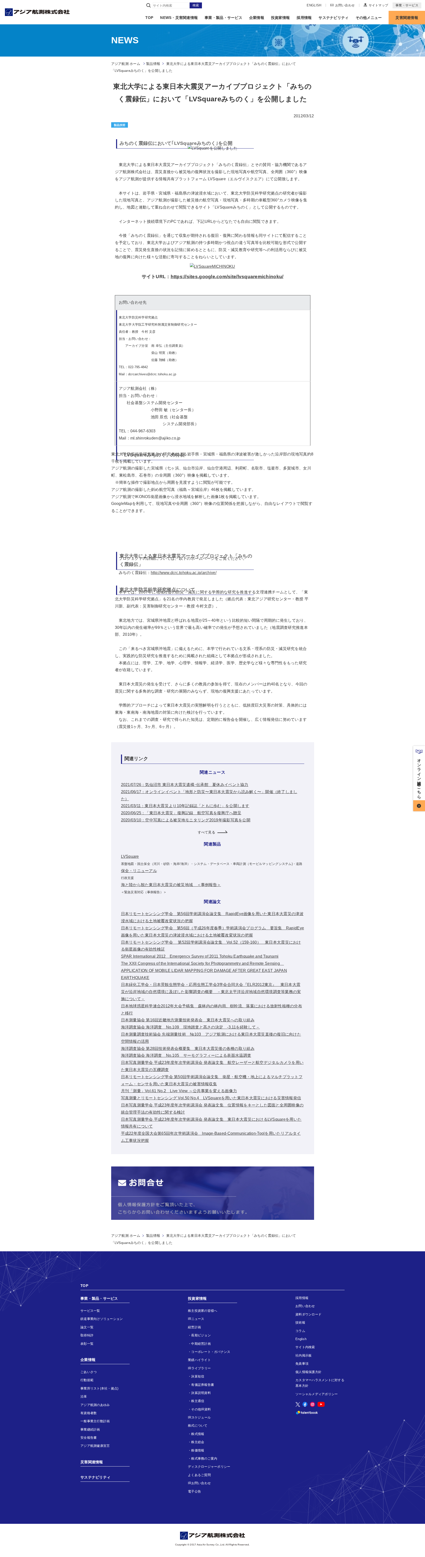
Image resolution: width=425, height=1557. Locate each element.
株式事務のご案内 (204, 1458)
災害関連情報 (406, 17)
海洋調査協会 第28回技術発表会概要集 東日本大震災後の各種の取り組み (188, 1048)
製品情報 (153, 64)
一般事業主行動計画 (95, 1421)
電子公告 (194, 1491)
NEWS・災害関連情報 (179, 17)
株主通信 (197, 1401)
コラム (300, 1331)
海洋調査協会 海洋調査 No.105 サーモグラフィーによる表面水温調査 (186, 1055)
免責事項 (301, 1363)
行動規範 (86, 1380)
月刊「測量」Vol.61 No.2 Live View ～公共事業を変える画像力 (179, 1091)
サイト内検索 (305, 1347)
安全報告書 (88, 1437)
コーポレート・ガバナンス (210, 1352)
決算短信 (197, 1376)
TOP (149, 17)
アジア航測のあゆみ (95, 1405)
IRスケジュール (199, 1417)
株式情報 (197, 1434)
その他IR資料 (201, 1409)
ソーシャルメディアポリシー (316, 1394)
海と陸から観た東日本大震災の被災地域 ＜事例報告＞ (171, 885)
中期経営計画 (201, 1343)
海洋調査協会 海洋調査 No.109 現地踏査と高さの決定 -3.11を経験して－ (190, 1027)
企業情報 (256, 17)
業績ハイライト (199, 1360)
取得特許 (86, 1335)
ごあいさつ (88, 1372)
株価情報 (197, 1450)
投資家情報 (280, 17)
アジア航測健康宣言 (95, 1446)
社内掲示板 (303, 1355)
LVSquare (130, 856)
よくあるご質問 (199, 1475)
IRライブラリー (199, 1368)
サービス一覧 (90, 1311)
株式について (198, 1425)
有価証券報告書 (202, 1385)
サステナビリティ (334, 17)
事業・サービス (406, 5)
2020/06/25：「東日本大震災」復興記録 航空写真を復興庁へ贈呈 (181, 813)
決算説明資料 (201, 1393)
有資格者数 (88, 1413)
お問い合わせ (345, 5)
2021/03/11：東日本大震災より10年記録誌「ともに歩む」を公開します (185, 806)
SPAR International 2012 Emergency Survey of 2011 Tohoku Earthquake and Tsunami (200, 956)
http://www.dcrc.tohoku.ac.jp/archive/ (183, 573)
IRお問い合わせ (199, 1483)
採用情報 (304, 17)
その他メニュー (369, 17)
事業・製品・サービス (223, 17)
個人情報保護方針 (308, 1372)
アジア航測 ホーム (125, 1236)
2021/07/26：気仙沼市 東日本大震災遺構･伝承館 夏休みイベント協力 (184, 785)
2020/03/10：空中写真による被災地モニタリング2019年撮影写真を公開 (185, 820)
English (300, 1339)
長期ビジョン (201, 1335)
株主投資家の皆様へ (202, 1311)
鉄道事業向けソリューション (101, 1319)
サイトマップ (378, 5)
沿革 (83, 1396)
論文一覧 (86, 1327)
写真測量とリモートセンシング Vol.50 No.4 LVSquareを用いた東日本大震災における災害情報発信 (211, 1098)
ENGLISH (314, 5)
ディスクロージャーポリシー (209, 1466)
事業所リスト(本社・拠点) (99, 1388)
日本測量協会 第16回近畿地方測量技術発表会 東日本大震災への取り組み (188, 1020)
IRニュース (196, 1319)
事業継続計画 (90, 1429)
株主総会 (197, 1442)
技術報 (300, 1322)
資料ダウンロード (308, 1314)
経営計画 (194, 1327)
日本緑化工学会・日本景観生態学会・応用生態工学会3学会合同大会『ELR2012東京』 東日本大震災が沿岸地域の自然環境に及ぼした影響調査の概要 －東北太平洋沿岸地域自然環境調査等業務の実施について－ (211, 992)
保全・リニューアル (139, 871)
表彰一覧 (86, 1343)
